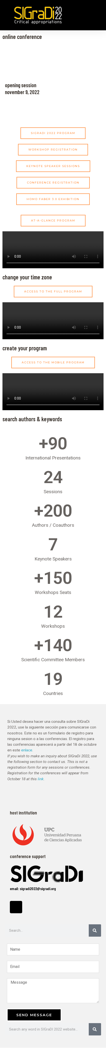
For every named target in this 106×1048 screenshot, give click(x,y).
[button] (97, 15)
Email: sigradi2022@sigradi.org (33, 888)
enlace (26, 750)
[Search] (95, 930)
